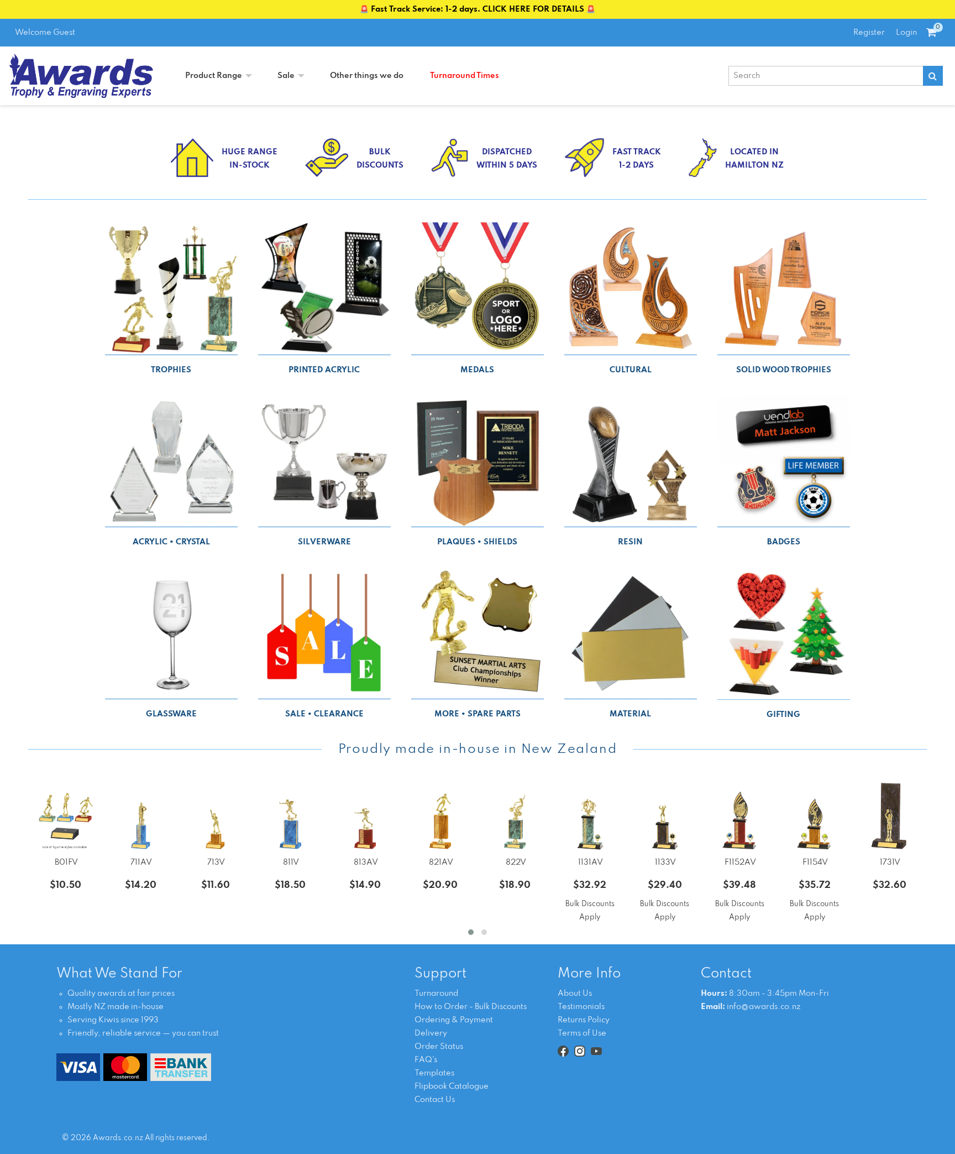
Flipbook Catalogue (451, 1086)
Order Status (438, 1047)
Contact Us (434, 1100)
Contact (726, 974)
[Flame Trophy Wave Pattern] (740, 816)
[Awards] (81, 76)
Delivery (430, 1033)
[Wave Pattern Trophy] (140, 816)
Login (906, 33)
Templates (434, 1073)
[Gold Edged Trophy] (215, 816)
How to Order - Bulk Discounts (470, 1007)
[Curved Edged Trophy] (889, 816)
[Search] (933, 76)
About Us (575, 993)
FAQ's (425, 1060)
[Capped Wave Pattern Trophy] (590, 816)
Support (440, 974)
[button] (471, 932)
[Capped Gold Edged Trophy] (664, 816)
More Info (589, 974)
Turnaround (436, 993)
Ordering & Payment (453, 1020)
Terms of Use (582, 1033)
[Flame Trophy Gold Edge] (814, 816)
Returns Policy (584, 1020)
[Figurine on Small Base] (65, 816)
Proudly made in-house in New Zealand (477, 749)
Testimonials (581, 1007)
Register (869, 33)
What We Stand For (119, 974)
